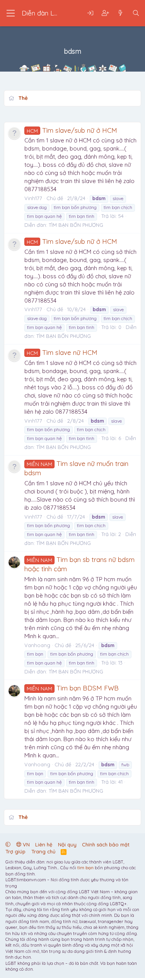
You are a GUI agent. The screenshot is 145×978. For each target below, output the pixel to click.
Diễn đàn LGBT (44, 13)
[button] (8, 844)
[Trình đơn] (11, 13)
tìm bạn (85, 867)
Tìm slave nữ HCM (62, 352)
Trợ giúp (15, 851)
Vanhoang (37, 645)
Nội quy (67, 844)
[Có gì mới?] (120, 13)
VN (25, 844)
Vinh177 (33, 198)
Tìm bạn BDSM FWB (73, 688)
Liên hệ (43, 844)
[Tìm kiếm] (135, 13)
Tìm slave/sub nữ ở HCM (72, 130)
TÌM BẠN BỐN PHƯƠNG (76, 225)
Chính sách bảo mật (106, 844)
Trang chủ (43, 851)
